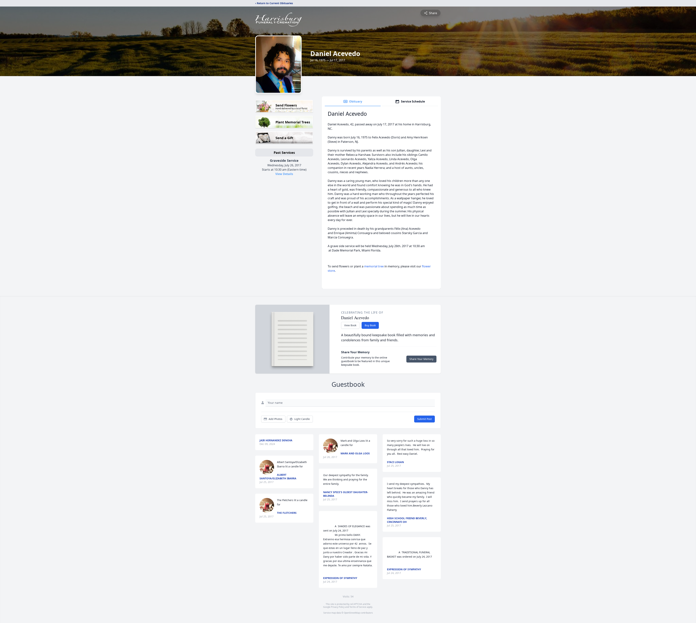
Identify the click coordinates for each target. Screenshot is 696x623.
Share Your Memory (421, 359)
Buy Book (370, 325)
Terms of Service (357, 607)
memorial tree (374, 266)
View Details (284, 174)
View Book (350, 325)
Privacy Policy (338, 607)
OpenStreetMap (352, 612)
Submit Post (424, 419)
